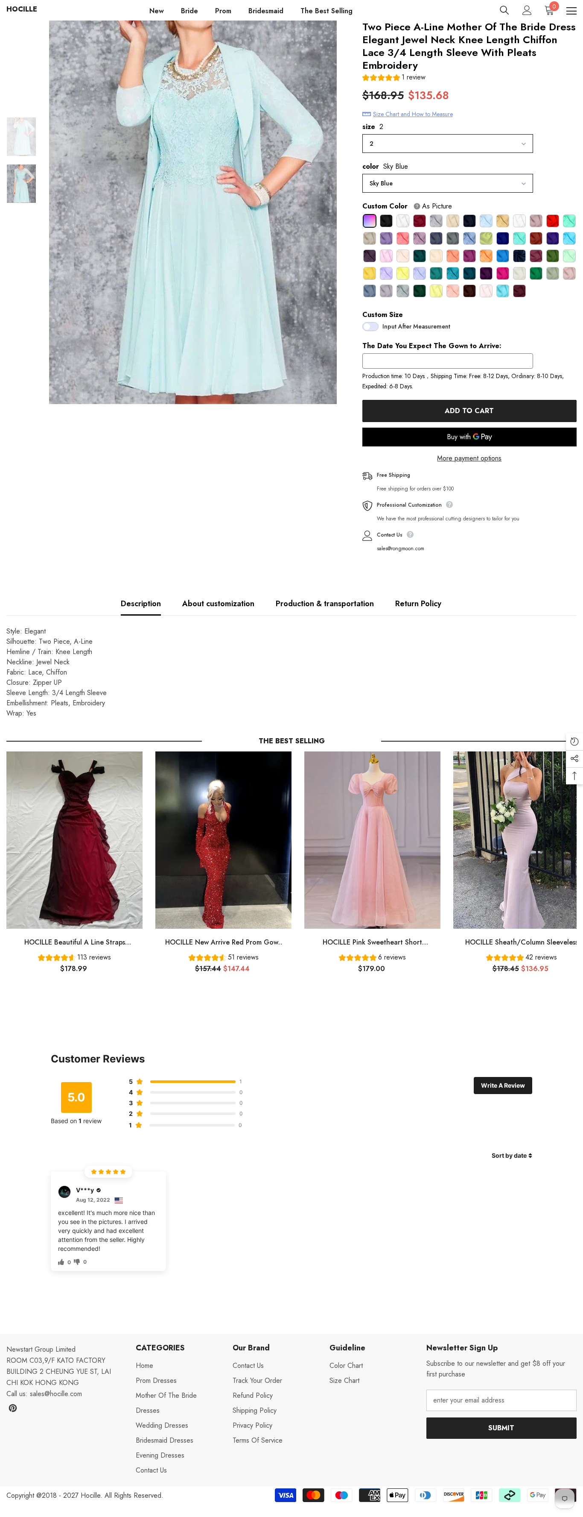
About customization (218, 603)
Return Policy (418, 603)
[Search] (504, 10)
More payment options (469, 458)
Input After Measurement (416, 326)
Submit (501, 1428)
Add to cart (469, 411)
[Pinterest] (12, 1408)
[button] (394, 78)
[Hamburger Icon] (571, 11)
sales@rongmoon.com (400, 548)
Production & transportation (325, 603)
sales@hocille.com (56, 1394)
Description (141, 603)
